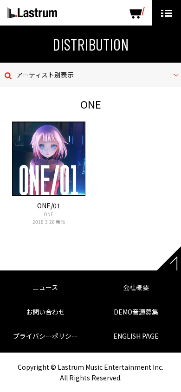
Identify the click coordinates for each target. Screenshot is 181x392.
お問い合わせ (45, 311)
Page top (169, 258)
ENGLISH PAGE (136, 336)
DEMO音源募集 (136, 311)
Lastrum (32, 13)
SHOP (137, 13)
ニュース (45, 287)
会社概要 (136, 287)
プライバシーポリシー (45, 336)
